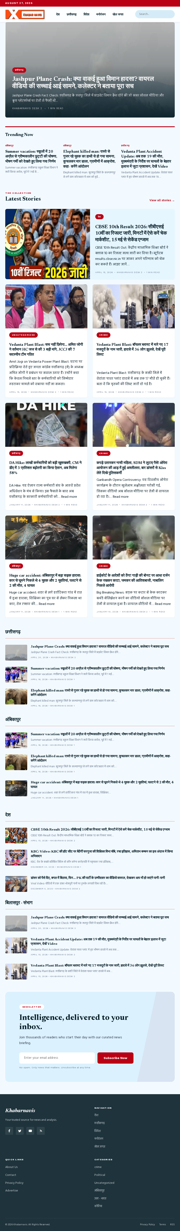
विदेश (86, 14)
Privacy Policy (14, 1183)
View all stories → (162, 200)
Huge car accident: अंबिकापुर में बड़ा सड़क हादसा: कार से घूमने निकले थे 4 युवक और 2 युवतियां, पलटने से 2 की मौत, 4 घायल (45, 580)
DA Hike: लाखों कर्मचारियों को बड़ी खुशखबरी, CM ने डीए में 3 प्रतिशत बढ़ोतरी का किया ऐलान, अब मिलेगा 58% (45, 468)
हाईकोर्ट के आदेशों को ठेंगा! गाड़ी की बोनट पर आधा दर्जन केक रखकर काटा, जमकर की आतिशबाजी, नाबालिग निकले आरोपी (133, 580)
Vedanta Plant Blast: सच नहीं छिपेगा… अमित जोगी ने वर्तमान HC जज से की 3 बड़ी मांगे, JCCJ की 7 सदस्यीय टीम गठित (46, 350)
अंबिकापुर (13, 720)
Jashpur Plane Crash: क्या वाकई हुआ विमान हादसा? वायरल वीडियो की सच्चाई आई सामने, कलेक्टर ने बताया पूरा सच (100, 646)
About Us (11, 1167)
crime (98, 1167)
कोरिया (98, 1206)
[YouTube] (30, 1131)
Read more (69, 497)
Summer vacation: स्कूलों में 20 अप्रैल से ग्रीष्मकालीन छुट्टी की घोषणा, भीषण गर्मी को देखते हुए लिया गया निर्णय (31, 156)
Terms (162, 1225)
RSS (172, 1225)
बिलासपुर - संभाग (18, 903)
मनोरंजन (101, 14)
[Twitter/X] (20, 1131)
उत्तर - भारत (100, 1198)
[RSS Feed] (41, 1131)
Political (99, 1175)
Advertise (11, 1190)
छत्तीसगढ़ (72, 14)
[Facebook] (9, 1131)
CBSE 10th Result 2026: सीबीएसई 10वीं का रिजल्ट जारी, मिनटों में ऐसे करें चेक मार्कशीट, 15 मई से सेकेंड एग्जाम (131, 233)
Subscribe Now (115, 1058)
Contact (10, 1175)
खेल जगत (118, 14)
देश (58, 14)
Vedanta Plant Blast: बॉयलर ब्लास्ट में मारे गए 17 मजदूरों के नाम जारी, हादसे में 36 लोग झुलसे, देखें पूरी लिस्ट (132, 350)
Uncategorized (104, 1183)
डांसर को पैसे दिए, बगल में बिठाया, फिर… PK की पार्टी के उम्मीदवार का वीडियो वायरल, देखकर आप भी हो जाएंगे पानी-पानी (98, 878)
